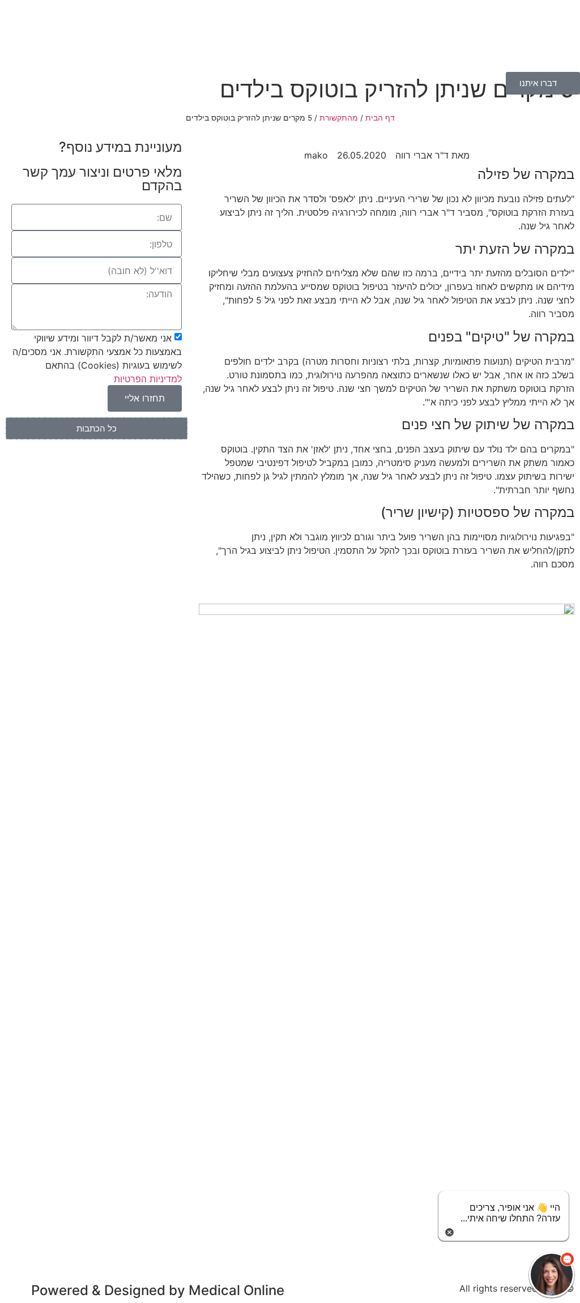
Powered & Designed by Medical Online (157, 1290)
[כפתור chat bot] (551, 1274)
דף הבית (380, 117)
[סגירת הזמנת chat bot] (449, 1231)
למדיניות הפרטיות (148, 378)
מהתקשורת (338, 117)
